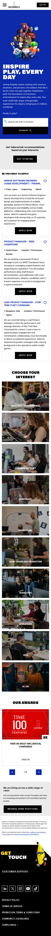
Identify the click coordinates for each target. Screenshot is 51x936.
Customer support (15, 872)
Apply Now (25, 231)
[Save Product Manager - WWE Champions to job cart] (45, 242)
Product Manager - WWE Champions (19, 243)
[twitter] (12, 889)
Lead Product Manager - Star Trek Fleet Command (22, 304)
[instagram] (19, 889)
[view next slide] (39, 772)
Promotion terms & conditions (21, 912)
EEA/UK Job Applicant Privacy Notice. (26, 834)
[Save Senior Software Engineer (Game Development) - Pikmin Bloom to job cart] (45, 181)
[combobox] (25, 121)
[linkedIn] (4, 889)
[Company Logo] (14, 5)
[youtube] (27, 889)
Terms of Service (12, 906)
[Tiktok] (35, 889)
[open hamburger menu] (4, 5)
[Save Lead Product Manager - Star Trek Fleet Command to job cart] (45, 303)
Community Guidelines (15, 919)
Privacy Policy (10, 900)
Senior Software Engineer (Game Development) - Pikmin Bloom (22, 182)
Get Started (25, 159)
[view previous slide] (12, 772)
